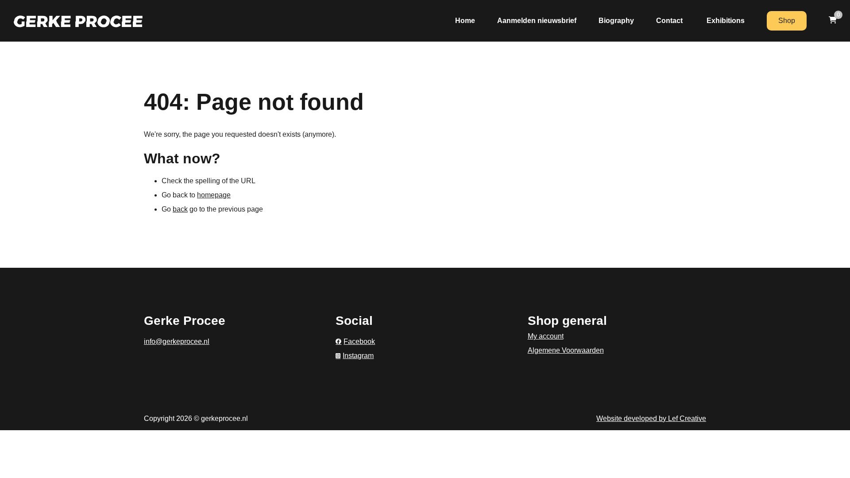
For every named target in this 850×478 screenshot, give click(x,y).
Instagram (358, 355)
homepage (214, 195)
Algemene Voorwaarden (566, 350)
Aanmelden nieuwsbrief (536, 20)
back (180, 209)
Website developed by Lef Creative (651, 418)
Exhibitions (726, 20)
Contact (670, 20)
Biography (616, 20)
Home (465, 20)
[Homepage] (78, 20)
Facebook (359, 341)
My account (546, 336)
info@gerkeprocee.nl (176, 341)
